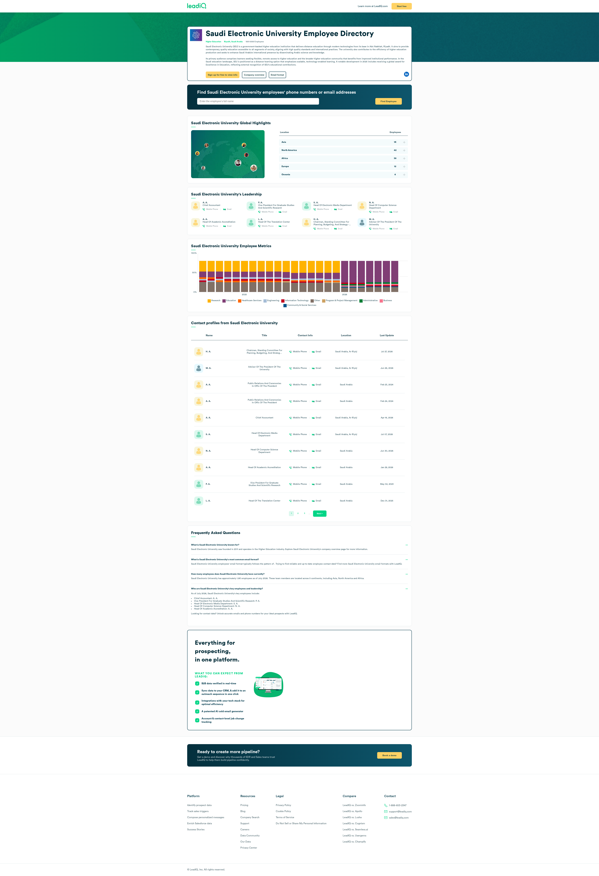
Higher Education (213, 42)
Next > (320, 514)
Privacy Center (248, 848)
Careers (244, 829)
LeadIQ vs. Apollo (352, 811)
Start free (402, 6)
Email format (277, 75)
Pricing (244, 805)
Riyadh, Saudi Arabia (233, 42)
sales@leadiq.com (399, 817)
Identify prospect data (199, 805)
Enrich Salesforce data (199, 823)
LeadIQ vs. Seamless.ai (355, 829)
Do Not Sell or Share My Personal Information (301, 823)
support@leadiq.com (400, 811)
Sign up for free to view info (222, 75)
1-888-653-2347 (398, 805)
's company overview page (319, 549)
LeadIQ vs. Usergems (354, 835)
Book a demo (389, 755)
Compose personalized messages (205, 817)
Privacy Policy (283, 805)
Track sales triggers (198, 811)
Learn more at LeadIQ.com (373, 6)
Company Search (249, 817)
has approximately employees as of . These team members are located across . (277, 576)
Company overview (254, 75)
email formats (368, 564)
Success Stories (196, 829)
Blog (242, 811)
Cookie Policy (283, 811)
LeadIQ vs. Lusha (352, 817)
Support (244, 823)
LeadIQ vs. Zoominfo (354, 805)
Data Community (250, 835)
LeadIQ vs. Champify (354, 841)
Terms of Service (285, 817)
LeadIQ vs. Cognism (354, 823)
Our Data (245, 841)
